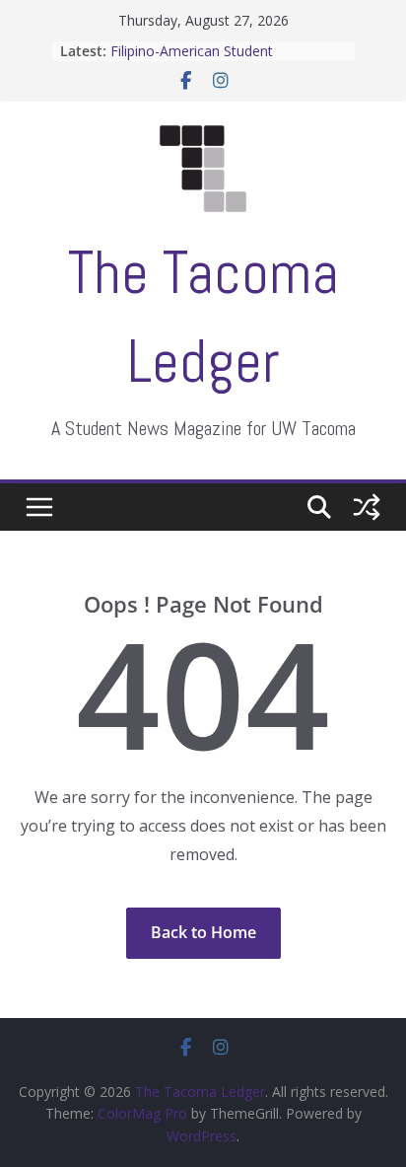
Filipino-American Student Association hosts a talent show (214, 60)
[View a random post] (366, 507)
